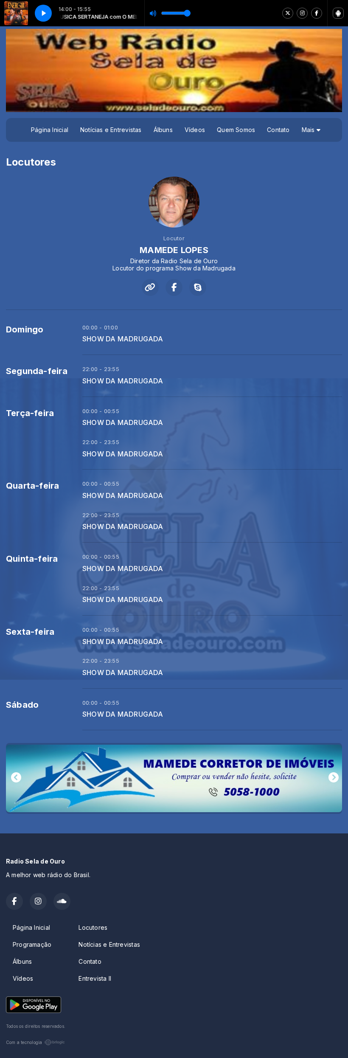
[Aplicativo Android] (338, 13)
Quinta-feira (32, 559)
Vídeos (195, 129)
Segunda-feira (36, 371)
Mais (309, 129)
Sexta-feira (30, 632)
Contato (278, 129)
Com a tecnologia (24, 1042)
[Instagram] (302, 13)
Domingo (24, 329)
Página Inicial (49, 129)
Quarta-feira (32, 486)
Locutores (93, 927)
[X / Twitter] (287, 13)
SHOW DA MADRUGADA (122, 339)
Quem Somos (236, 129)
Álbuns (163, 129)
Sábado (22, 705)
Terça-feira (30, 413)
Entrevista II (95, 978)
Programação (32, 944)
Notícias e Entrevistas (111, 129)
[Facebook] (316, 13)
